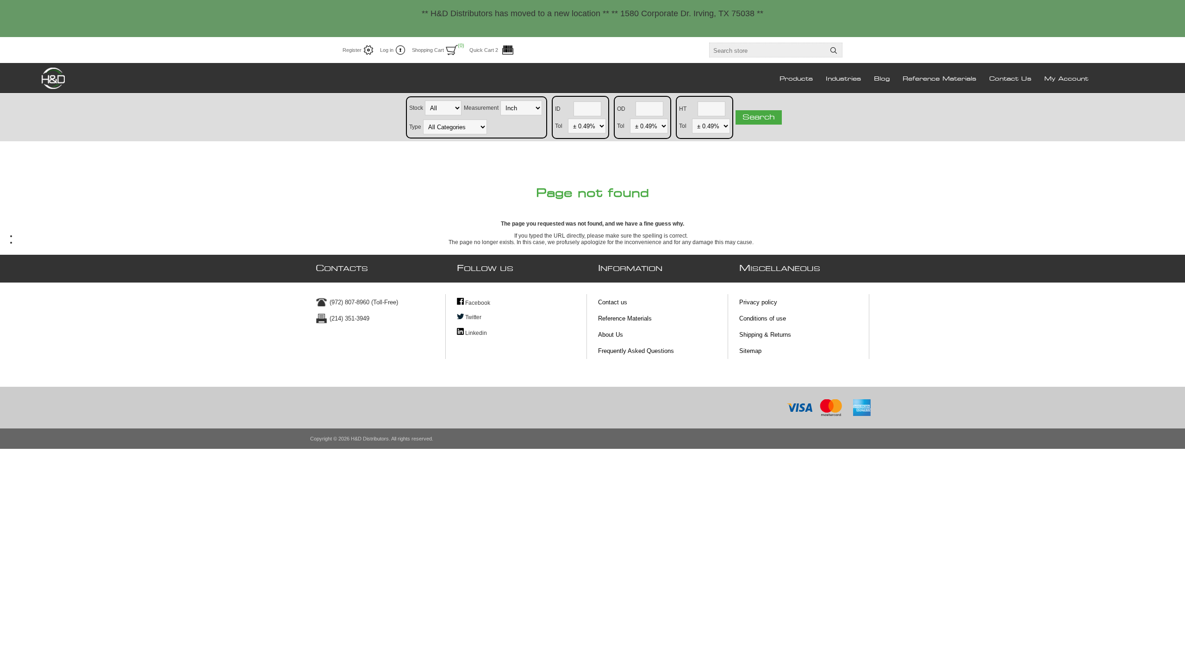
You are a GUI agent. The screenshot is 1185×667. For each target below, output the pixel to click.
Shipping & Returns (765, 334)
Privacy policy (758, 302)
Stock (416, 107)
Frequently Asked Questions (636, 350)
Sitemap (750, 350)
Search (758, 117)
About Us (610, 334)
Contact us (612, 302)
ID (558, 108)
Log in (386, 50)
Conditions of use (762, 318)
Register (352, 50)
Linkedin (475, 333)
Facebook (477, 303)
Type (415, 126)
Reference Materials (625, 318)
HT (682, 108)
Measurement (481, 107)
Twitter (472, 317)
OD (621, 108)
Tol (558, 125)
